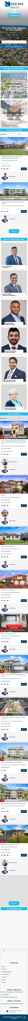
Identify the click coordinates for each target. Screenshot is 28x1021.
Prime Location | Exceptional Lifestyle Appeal (11, 762)
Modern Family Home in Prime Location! (10, 844)
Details (24, 168)
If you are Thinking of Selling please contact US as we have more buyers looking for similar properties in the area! (13, 442)
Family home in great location (8, 633)
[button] (14, 10)
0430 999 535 (15, 15)
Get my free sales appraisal (14, 46)
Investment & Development (7, 546)
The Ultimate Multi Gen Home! (8, 590)
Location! (3, 495)
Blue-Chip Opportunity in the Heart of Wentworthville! (13, 803)
